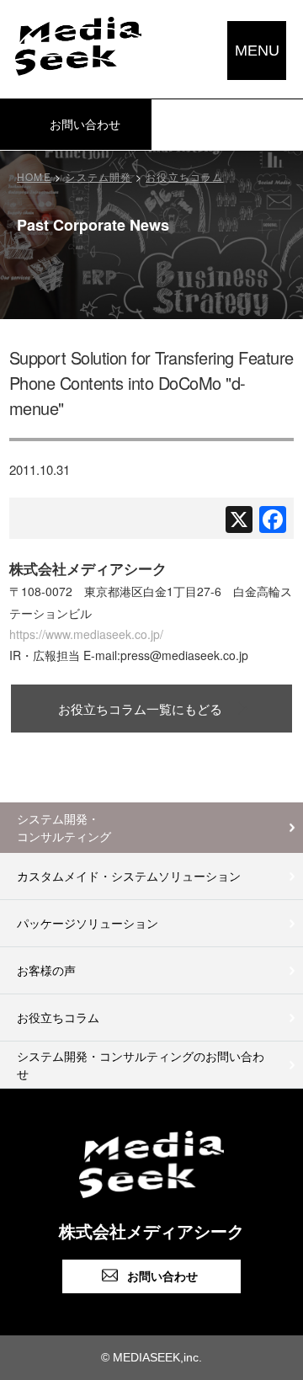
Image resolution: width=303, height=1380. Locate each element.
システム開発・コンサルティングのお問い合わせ (140, 1064)
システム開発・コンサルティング (64, 827)
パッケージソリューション (87, 922)
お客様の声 (46, 970)
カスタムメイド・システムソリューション (129, 875)
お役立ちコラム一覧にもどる (140, 708)
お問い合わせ (162, 1276)
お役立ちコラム (58, 1017)
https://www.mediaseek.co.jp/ (86, 634)
